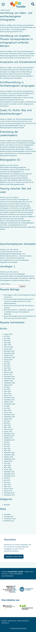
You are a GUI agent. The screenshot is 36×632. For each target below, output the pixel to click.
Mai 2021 (7, 446)
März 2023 (7, 410)
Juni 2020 (7, 463)
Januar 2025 (8, 374)
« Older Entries (5, 10)
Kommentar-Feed (10, 519)
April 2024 (7, 391)
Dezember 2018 (9, 493)
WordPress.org (9, 521)
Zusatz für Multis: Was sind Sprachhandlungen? (16, 111)
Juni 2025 (7, 364)
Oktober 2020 (8, 457)
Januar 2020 (8, 469)
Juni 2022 (7, 421)
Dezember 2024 (9, 376)
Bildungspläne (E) (10, 159)
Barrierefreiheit (23, 621)
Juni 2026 (7, 338)
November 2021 (9, 436)
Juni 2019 (7, 480)
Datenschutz (12, 621)
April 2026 (7, 343)
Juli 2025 (7, 362)
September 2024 (9, 383)
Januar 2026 (8, 349)
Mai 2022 (7, 423)
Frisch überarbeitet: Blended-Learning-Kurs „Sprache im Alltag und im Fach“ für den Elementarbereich (18, 301)
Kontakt (4, 621)
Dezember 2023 (9, 398)
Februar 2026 (8, 347)
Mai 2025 (7, 366)
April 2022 (7, 425)
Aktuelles (7, 505)
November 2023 (9, 400)
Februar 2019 (8, 489)
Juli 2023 (7, 406)
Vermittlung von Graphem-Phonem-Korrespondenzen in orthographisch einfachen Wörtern (16, 41)
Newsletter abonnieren (14, 556)
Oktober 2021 (8, 438)
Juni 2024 (7, 389)
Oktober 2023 (8, 402)
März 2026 (7, 345)
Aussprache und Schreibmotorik (18, 62)
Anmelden (7, 514)
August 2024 (8, 385)
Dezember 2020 (9, 453)
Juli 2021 (7, 442)
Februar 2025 (8, 372)
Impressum (5, 623)
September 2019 (9, 476)
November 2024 (9, 379)
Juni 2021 (7, 444)
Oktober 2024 (8, 381)
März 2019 (7, 486)
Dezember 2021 (9, 434)
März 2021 (7, 450)
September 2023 (9, 404)
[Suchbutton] (32, 4)
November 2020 (9, 455)
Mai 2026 (7, 340)
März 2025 (7, 370)
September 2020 (9, 459)
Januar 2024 (8, 395)
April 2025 (7, 368)
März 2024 (7, 393)
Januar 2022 (8, 431)
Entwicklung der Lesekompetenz (9, 133)
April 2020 (7, 465)
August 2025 (8, 359)
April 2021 (7, 448)
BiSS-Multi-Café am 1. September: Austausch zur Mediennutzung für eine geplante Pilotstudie (19, 312)
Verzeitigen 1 (7, 266)
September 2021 (9, 440)
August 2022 (8, 419)
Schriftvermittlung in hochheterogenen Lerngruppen (17, 83)
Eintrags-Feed (8, 516)
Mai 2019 (7, 482)
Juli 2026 (7, 336)
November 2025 (9, 353)
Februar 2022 (8, 429)
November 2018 (9, 495)
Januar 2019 (8, 491)
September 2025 (9, 357)
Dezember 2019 (9, 472)
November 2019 (9, 474)
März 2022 (7, 427)
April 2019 (7, 484)
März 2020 (7, 467)
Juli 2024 (7, 387)
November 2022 (9, 414)
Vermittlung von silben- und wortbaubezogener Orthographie (16, 16)
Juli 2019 (7, 478)
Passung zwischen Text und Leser (15, 190)
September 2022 (9, 417)
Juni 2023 (7, 408)
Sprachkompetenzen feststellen (18, 244)
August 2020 (8, 461)
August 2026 (8, 334)
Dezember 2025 (9, 351)
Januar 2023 (8, 412)
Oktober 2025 (8, 355)
